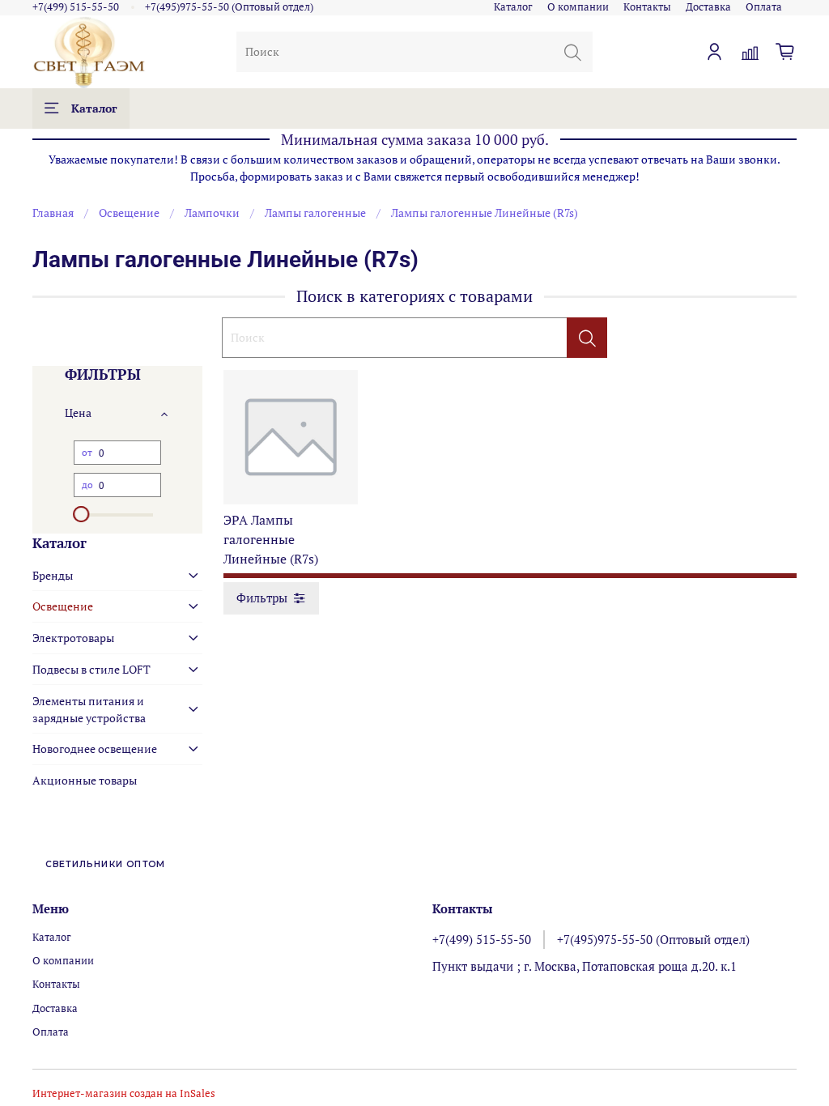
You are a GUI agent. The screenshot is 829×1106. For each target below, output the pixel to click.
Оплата (764, 7)
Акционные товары (84, 780)
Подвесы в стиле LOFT (91, 669)
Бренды (52, 575)
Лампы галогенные (315, 212)
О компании (578, 7)
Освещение (129, 212)
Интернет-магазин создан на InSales (123, 1093)
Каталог (513, 7)
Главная (53, 212)
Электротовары (73, 637)
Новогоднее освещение (94, 748)
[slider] (82, 514)
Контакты (647, 7)
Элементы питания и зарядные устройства (89, 709)
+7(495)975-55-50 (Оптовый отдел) (229, 7)
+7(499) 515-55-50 (75, 7)
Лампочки (212, 212)
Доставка (708, 7)
